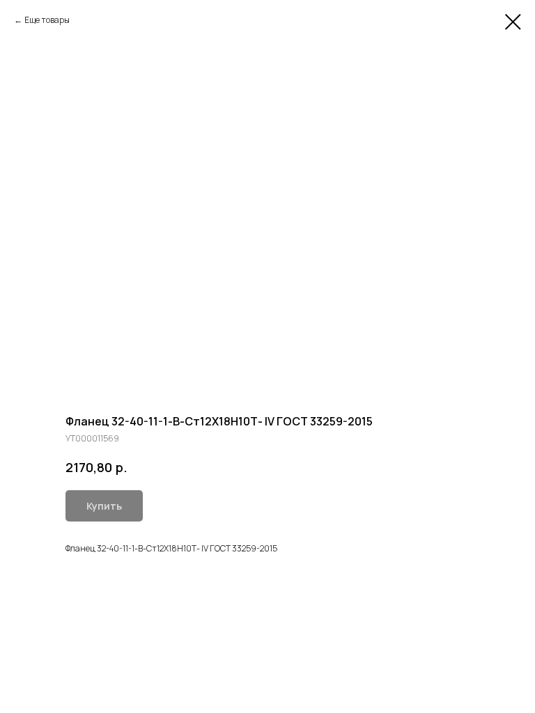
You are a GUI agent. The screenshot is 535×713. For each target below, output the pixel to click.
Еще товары (47, 20)
